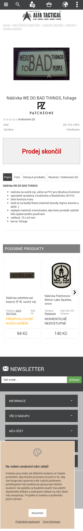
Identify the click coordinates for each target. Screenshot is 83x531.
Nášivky (71, 25)
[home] (41, 21)
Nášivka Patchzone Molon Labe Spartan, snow (58, 299)
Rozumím (37, 513)
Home (6, 25)
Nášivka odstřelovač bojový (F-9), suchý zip (21, 299)
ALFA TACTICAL (13, 312)
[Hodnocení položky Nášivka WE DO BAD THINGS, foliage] (10, 119)
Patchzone (50, 313)
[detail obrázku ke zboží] (41, 64)
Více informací (51, 521)
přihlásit (74, 380)
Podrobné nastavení (27, 521)
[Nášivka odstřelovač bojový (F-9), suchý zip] (22, 290)
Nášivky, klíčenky (53, 25)
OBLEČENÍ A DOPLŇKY (27, 25)
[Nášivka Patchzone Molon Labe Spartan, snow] (61, 290)
